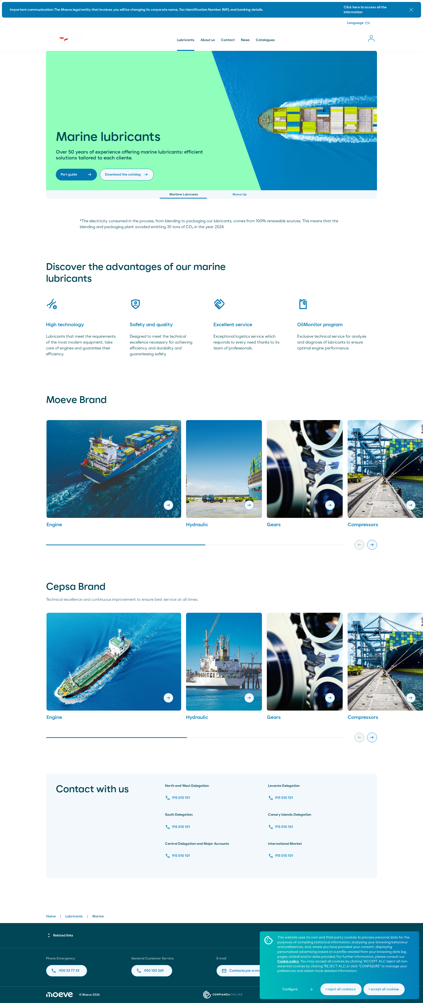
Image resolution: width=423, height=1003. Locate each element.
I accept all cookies (383, 989)
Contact (228, 40)
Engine (54, 524)
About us (207, 40)
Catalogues (265, 40)
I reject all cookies (339, 989)
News (245, 40)
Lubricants (185, 40)
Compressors (363, 524)
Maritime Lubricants (183, 194)
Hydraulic (197, 524)
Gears (274, 524)
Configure (290, 989)
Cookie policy (288, 961)
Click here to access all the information (365, 10)
